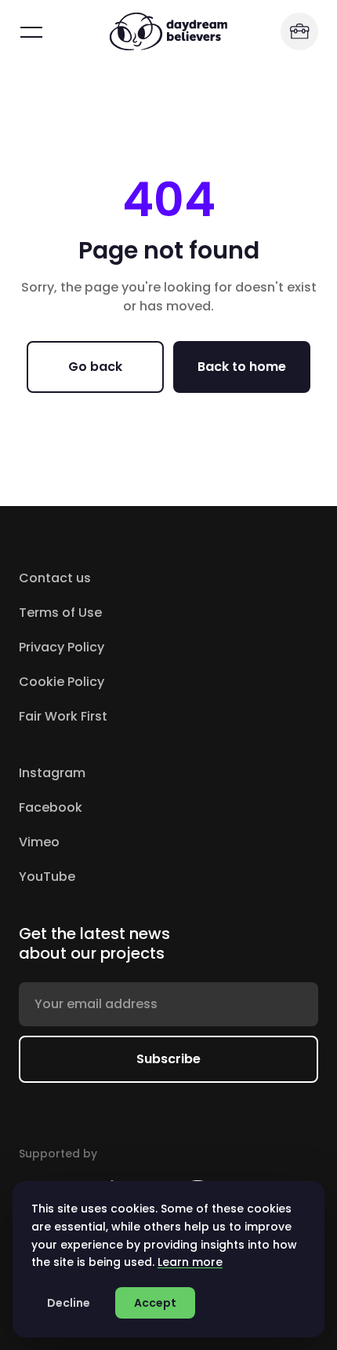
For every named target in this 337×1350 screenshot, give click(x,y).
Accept (155, 1303)
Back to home (241, 367)
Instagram (118, 773)
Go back (95, 367)
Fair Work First (63, 716)
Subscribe (168, 1059)
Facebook (117, 807)
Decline (68, 1303)
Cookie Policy (61, 682)
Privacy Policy (61, 647)
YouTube (113, 877)
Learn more (190, 1262)
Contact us (55, 578)
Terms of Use (60, 612)
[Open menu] (31, 31)
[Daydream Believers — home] (168, 31)
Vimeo (105, 842)
